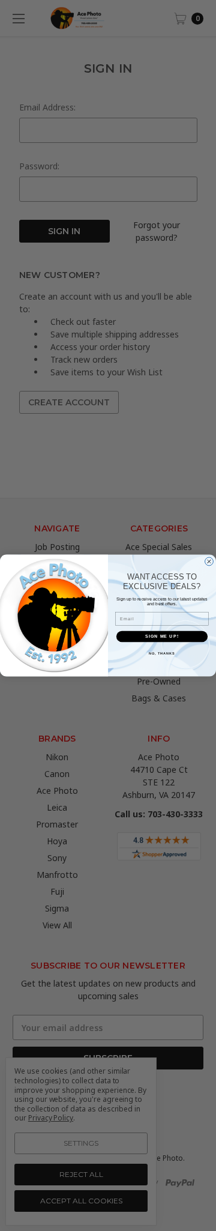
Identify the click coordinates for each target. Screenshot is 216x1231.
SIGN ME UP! (162, 636)
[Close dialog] (209, 561)
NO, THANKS (162, 653)
